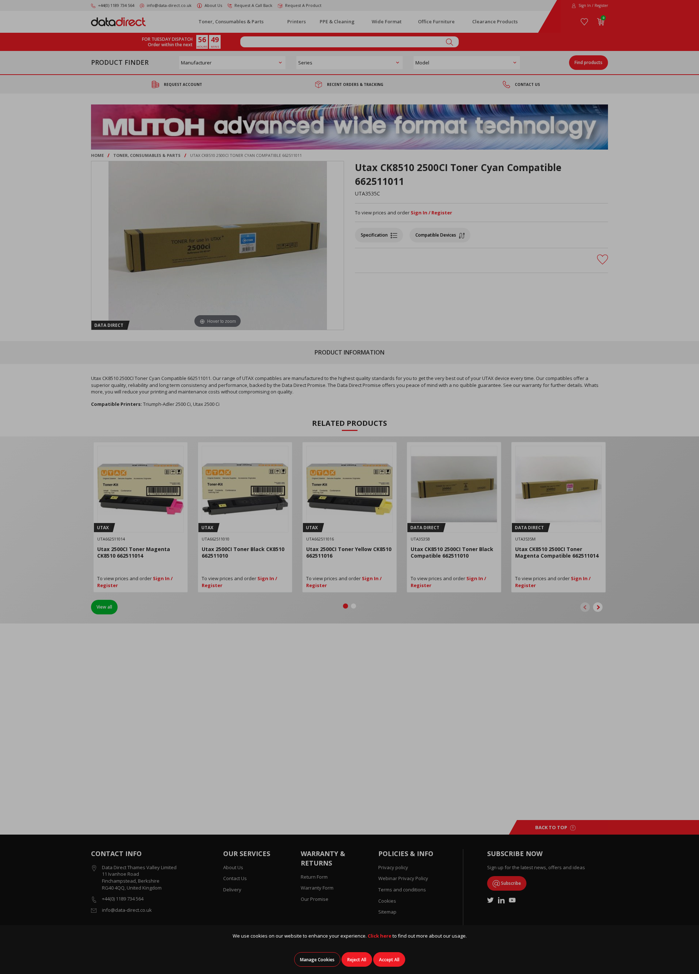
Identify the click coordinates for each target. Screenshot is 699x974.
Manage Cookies (317, 960)
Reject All (356, 960)
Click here (379, 936)
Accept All (389, 960)
